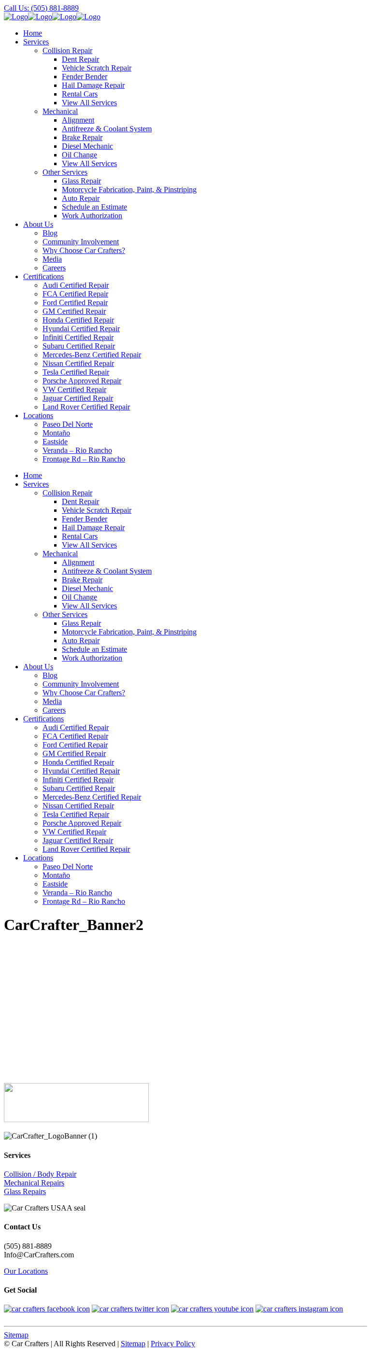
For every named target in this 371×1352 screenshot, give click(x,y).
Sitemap (16, 1335)
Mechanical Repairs (34, 1183)
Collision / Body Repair (40, 1174)
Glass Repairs (25, 1191)
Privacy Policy (173, 1343)
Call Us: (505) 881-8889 (41, 8)
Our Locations (26, 1271)
